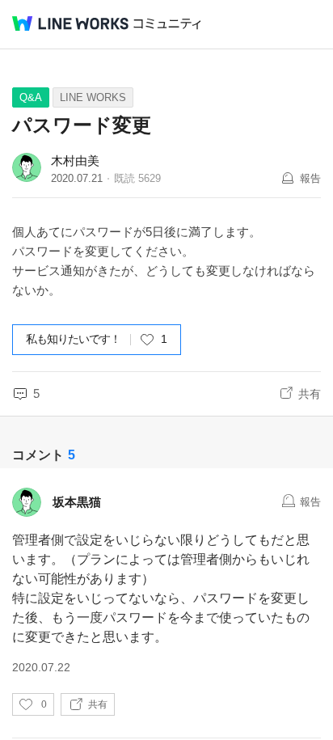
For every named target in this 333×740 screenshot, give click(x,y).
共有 (309, 393)
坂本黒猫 (77, 502)
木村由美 (75, 160)
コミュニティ (167, 24)
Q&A (30, 97)
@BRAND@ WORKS (70, 23)
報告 (310, 178)
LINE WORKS (93, 97)
